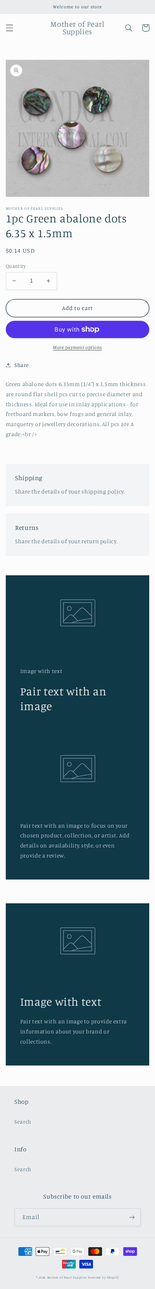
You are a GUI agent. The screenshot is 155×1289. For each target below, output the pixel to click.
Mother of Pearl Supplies (67, 1277)
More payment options (77, 347)
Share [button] (21, 365)
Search (22, 1122)
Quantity (16, 266)
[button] (9, 27)
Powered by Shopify (103, 1277)
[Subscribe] (132, 1217)
